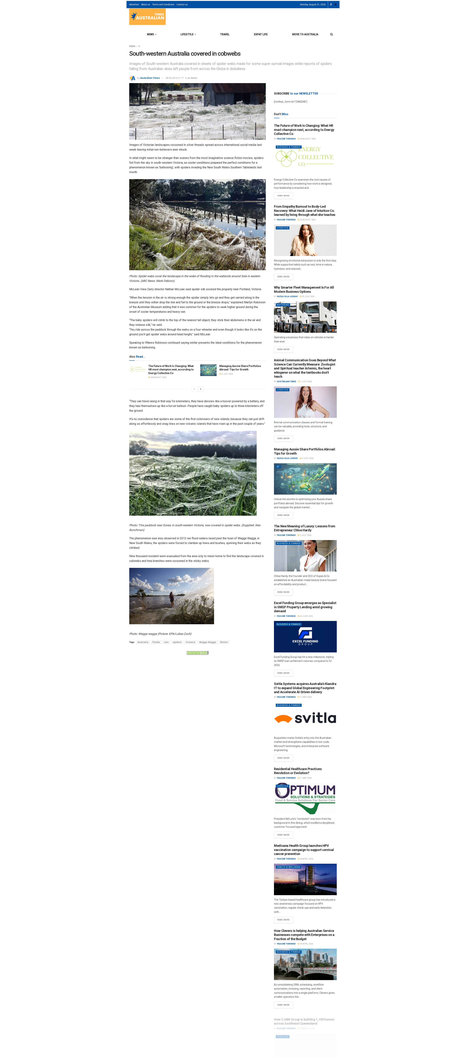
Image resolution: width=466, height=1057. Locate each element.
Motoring (283, 305)
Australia (143, 642)
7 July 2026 (306, 381)
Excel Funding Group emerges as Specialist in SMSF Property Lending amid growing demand (305, 607)
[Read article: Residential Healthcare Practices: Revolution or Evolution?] (305, 798)
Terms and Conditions (163, 4)
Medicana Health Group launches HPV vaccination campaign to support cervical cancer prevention (304, 850)
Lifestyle (187, 34)
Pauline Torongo (286, 139)
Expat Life (261, 34)
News (150, 34)
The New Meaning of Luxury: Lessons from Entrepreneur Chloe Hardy (304, 528)
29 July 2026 (308, 296)
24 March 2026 (307, 1025)
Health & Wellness (288, 867)
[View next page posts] (201, 389)
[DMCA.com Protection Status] (197, 652)
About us (145, 4)
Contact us (182, 4)
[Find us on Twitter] (335, 4)
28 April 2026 (306, 859)
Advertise (134, 4)
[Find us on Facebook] (331, 4)
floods (156, 642)
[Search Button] (331, 34)
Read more (285, 195)
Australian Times (150, 78)
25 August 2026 (307, 220)
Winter (224, 642)
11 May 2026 (305, 697)
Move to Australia (305, 34)
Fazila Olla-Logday (287, 296)
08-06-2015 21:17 (174, 78)
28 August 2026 (158, 377)
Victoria (190, 642)
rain (166, 642)
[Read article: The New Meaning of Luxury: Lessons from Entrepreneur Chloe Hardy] (305, 556)
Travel (225, 34)
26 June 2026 (306, 616)
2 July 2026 (227, 374)
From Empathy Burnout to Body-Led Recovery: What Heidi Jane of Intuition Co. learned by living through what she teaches (304, 211)
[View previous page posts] (194, 389)
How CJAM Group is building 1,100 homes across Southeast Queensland (304, 1018)
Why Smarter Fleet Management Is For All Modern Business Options (304, 289)
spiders (177, 642)
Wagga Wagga (207, 642)
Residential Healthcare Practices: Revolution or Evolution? (298, 771)
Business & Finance (289, 147)
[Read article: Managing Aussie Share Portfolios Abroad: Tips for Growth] (208, 370)
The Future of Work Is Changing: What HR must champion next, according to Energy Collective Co (171, 370)
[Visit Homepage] (147, 17)
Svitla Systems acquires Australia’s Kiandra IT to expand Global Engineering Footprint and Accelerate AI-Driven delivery (305, 688)
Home (132, 46)
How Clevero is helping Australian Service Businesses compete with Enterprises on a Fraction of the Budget (304, 935)
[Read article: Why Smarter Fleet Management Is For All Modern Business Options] (305, 317)
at (139, 46)
